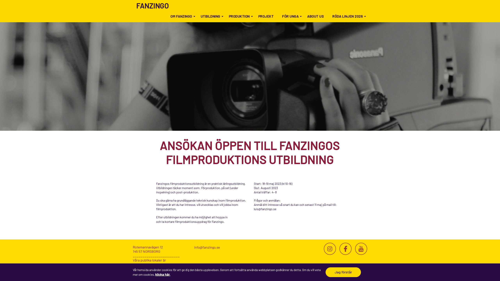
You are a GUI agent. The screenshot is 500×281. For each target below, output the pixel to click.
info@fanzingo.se (207, 247)
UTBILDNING (210, 16)
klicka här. (162, 274)
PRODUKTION (239, 16)
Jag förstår (343, 272)
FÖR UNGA (290, 16)
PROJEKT (266, 16)
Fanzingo (152, 5)
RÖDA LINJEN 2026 (347, 16)
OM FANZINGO (181, 16)
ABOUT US (315, 16)
